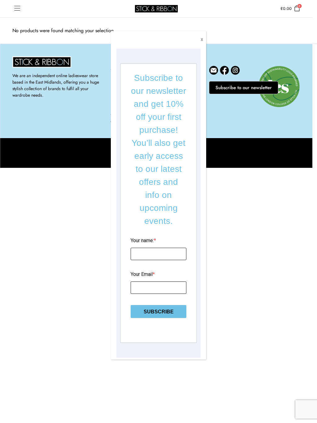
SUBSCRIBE (159, 311)
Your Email (142, 274)
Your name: (142, 240)
